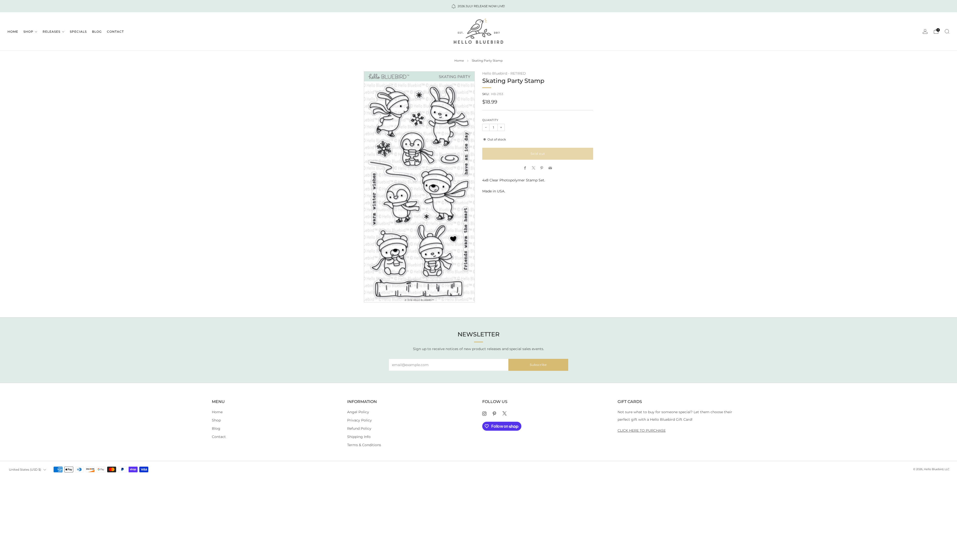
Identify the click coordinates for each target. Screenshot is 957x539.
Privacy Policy (359, 420)
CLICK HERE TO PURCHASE (642, 430)
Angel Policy (358, 412)
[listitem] (478, 6)
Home (12, 31)
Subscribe (538, 365)
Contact (115, 31)
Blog (97, 31)
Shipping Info (359, 437)
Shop (28, 31)
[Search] (947, 31)
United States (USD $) (25, 469)
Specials (78, 31)
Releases (51, 31)
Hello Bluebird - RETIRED (504, 73)
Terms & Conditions (364, 445)
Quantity (490, 120)
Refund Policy (359, 428)
